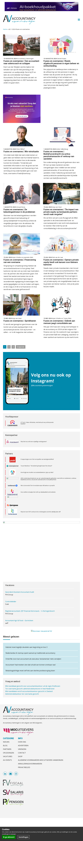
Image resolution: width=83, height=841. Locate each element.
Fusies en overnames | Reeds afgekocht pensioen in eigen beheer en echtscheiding (61, 63)
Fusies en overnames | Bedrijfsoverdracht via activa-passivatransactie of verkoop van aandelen (59, 155)
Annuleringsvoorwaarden (30, 764)
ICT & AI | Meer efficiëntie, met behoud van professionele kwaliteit (37, 423)
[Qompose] (12, 490)
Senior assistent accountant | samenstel (20, 621)
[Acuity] (13, 457)
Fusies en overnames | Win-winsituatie (21, 151)
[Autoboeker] (12, 510)
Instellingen (23, 837)
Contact (22, 753)
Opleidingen (8, 753)
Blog (5, 746)
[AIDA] (12, 464)
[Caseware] (12, 423)
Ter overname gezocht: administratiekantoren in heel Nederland (29, 687)
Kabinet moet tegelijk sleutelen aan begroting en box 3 (26, 647)
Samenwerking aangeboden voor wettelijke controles (25, 695)
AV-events (7, 760)
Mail (11, 774)
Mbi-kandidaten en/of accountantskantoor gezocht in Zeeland (29, 689)
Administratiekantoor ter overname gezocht (22, 692)
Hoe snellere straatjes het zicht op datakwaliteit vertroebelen (38, 477)
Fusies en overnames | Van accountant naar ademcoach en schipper (21, 62)
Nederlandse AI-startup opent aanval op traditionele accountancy (30, 653)
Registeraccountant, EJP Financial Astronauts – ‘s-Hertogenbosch (30, 602)
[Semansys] (12, 503)
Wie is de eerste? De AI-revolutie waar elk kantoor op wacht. (38, 470)
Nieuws (6, 742)
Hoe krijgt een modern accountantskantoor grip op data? (37, 457)
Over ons (22, 742)
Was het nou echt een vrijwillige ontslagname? (34, 441)
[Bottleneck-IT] (12, 470)
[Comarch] (12, 483)
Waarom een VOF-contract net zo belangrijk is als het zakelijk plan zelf (41, 496)
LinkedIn (5, 774)
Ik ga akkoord (8, 837)
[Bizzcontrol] (13, 477)
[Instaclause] (12, 497)
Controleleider (10, 593)
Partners (7, 749)
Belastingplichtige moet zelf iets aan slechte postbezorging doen (30, 670)
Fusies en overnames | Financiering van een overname (20, 261)
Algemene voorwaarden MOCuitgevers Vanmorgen (40, 760)
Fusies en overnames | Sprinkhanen (20, 321)
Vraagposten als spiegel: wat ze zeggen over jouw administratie (39, 510)
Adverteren (23, 746)
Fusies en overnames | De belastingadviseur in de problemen (19, 210)
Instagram (16, 774)
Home (5, 29)
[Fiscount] (12, 441)
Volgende (20, 347)
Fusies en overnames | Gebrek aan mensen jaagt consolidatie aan (59, 322)
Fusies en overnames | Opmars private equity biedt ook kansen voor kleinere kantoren (61, 262)
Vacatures (7, 756)
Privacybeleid (24, 767)
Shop (20, 756)
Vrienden (22, 749)
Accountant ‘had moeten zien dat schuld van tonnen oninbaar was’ (31, 665)
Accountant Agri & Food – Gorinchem (19, 612)
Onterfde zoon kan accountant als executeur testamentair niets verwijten (33, 659)
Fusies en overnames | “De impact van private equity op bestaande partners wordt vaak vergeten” (61, 212)
